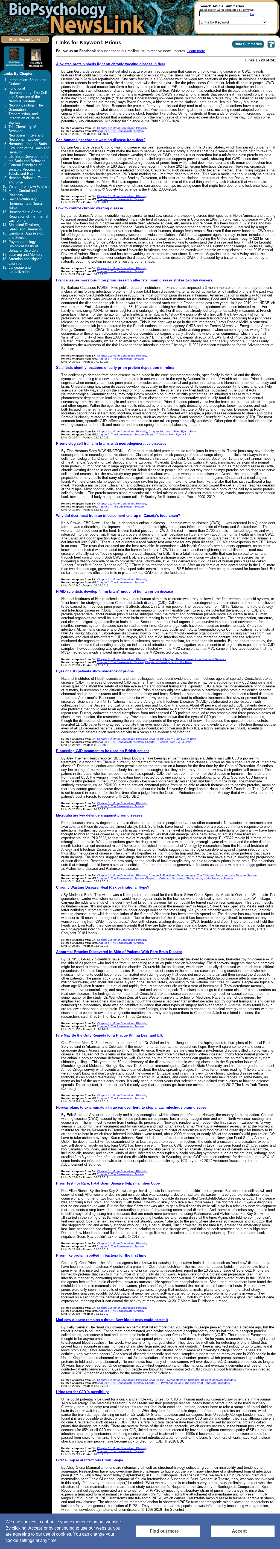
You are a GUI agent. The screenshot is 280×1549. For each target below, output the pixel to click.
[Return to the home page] (75, 17)
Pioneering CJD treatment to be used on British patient (102, 751)
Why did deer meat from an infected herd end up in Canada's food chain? (118, 516)
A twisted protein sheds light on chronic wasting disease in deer (110, 64)
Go (252, 14)
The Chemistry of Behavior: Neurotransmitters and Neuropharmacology (25, 133)
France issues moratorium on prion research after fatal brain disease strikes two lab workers (134, 280)
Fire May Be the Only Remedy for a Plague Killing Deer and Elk (109, 1035)
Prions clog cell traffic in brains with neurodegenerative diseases (111, 444)
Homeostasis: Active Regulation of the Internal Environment (28, 216)
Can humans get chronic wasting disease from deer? (100, 140)
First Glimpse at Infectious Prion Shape (89, 1460)
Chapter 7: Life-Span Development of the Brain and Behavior (187, 659)
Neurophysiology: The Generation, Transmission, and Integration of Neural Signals (25, 113)
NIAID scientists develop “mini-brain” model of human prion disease (114, 592)
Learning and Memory (25, 255)
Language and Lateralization (19, 270)
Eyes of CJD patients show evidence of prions (95, 671)
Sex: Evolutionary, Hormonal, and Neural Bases (25, 203)
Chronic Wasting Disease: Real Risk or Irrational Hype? (102, 887)
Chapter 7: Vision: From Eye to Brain (168, 434)
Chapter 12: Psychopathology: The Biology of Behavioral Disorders (187, 1382)
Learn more (196, 51)
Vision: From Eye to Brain (28, 186)
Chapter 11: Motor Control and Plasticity (122, 127)
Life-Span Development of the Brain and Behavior (28, 159)
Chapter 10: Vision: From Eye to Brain (173, 431)
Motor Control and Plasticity (22, 193)
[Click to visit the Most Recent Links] (25, 44)
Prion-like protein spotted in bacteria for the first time (101, 1255)
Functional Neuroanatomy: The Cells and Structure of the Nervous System (28, 95)
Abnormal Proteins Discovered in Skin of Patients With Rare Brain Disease (119, 952)
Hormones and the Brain (27, 144)
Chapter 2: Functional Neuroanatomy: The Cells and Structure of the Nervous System (202, 875)
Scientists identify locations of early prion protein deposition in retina (115, 368)
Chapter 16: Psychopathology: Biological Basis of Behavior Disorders (192, 1379)
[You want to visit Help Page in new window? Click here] (271, 48)
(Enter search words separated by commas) (226, 9)
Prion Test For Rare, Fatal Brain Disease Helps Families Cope (108, 1183)
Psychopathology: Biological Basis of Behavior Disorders (23, 246)
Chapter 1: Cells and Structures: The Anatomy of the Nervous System (189, 878)
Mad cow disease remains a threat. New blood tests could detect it (112, 1320)
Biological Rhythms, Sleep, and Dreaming (25, 227)
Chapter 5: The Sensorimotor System (120, 130)
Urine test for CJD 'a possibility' (82, 1392)
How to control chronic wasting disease (89, 208)
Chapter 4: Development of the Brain (168, 662)
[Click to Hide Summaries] (248, 48)
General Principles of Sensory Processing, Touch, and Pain (25, 169)
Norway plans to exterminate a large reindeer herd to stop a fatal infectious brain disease (131, 1107)
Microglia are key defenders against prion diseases (99, 815)
